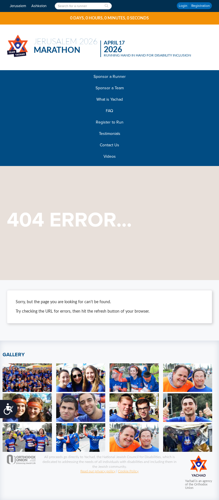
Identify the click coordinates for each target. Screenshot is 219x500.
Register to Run (109, 122)
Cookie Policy (128, 471)
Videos (110, 156)
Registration (200, 6)
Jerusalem (18, 6)
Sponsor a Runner (110, 76)
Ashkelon (38, 6)
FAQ (109, 110)
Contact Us (109, 145)
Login (183, 6)
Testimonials (109, 133)
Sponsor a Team (110, 88)
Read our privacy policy (97, 471)
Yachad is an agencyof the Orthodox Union (198, 484)
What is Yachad (109, 99)
